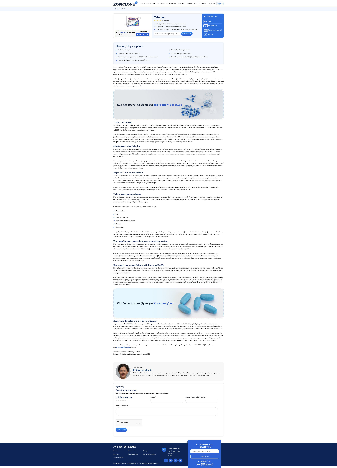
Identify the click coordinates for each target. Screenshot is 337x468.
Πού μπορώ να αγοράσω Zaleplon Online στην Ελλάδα (189, 57)
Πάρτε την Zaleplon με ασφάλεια (129, 53)
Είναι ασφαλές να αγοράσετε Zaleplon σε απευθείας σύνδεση (138, 57)
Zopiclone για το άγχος (167, 105)
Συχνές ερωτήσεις (133, 454)
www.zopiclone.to (123, 347)
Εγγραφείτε (205, 457)
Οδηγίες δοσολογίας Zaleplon (180, 50)
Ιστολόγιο (181, 4)
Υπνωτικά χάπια (163, 303)
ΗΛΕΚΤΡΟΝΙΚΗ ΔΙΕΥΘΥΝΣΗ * (196, 397)
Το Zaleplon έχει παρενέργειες (181, 53)
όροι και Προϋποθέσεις (149, 454)
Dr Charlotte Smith (142, 370)
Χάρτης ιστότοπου (118, 458)
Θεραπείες (161, 4)
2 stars (119, 400)
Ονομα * (153, 397)
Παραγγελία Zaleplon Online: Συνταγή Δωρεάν (133, 60)
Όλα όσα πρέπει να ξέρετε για (149, 105)
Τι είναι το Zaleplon (124, 50)
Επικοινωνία (192, 4)
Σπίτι (143, 4)
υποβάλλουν (121, 430)
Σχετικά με (151, 4)
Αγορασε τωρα (186, 33)
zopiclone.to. (134, 463)
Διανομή (172, 4)
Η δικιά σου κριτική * (122, 406)
